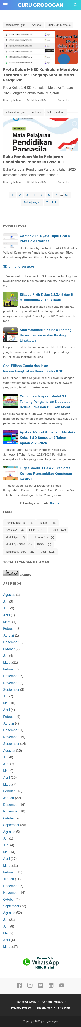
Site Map (64, 1007)
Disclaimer (44, 1007)
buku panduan (55, 112)
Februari (9, 628)
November (10, 683)
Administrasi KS (15, 522)
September (11, 689)
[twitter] (40, 987)
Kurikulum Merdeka (59, 25)
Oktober (9, 649)
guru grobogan (40, 5)
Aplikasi (37, 25)
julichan (16, 100)
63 (67, 195)
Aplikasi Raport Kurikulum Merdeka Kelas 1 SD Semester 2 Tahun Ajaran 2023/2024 (48, 437)
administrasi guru (16, 25)
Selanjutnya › (32, 202)
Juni (6, 608)
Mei (6, 703)
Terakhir (51, 202)
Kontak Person (52, 1001)
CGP (32, 530)
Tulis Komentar (60, 100)
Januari (8, 635)
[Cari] (75, 6)
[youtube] (62, 987)
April (6, 615)
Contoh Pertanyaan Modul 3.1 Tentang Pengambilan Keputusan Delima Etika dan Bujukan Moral (46, 402)
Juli (5, 601)
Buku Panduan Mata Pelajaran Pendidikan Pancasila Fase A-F (34, 159)
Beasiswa (11, 530)
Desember (10, 642)
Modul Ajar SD (39, 537)
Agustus (9, 595)
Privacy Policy (21, 1007)
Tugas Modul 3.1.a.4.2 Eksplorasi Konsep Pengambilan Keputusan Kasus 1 (46, 473)
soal (43, 551)
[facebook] (19, 987)
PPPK (41, 544)
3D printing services (19, 266)
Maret (7, 622)
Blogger (54, 503)
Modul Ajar (12, 537)
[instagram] (30, 987)
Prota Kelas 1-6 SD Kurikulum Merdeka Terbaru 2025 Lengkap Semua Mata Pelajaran (40, 75)
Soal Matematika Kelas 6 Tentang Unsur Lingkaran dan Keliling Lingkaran (46, 335)
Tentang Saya (26, 1001)
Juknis (54, 530)
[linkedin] (51, 987)
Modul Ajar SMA (15, 544)
